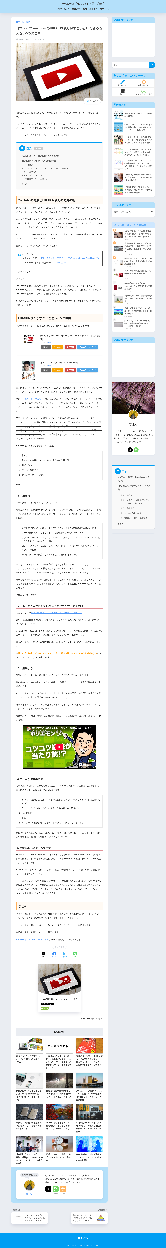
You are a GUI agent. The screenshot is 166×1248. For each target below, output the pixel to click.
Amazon (57, 347)
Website (63, 1193)
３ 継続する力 (30, 172)
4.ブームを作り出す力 (33, 175)
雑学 (93, 1018)
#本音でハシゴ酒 (64, 258)
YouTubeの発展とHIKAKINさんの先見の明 (40, 156)
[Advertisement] (133, 40)
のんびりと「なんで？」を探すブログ (83, 3)
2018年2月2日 (60, 263)
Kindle (45, 347)
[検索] (106, 9)
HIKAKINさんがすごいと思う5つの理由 (38, 161)
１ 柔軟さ (28, 165)
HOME (84, 1237)
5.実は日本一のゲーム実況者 (35, 179)
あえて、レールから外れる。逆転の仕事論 (59, 362)
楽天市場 (70, 347)
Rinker (50, 342)
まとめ (24, 184)
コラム (100, 1018)
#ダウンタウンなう (48, 258)
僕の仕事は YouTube (33, 399)
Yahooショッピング (88, 347)
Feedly (56, 1193)
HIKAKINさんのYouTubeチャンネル (32, 939)
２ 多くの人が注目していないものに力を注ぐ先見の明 (47, 168)
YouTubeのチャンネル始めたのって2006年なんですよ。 (56, 613)
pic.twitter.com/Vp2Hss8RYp (86, 258)
